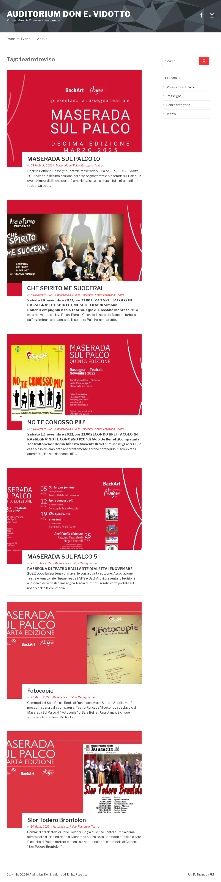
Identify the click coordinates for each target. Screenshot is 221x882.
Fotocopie (40, 690)
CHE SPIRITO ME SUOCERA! (64, 288)
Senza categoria (105, 294)
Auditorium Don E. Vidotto (69, 14)
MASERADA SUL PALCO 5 (62, 556)
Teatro (98, 165)
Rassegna (87, 165)
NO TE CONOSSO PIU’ (56, 422)
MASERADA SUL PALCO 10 (63, 158)
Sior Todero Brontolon (56, 820)
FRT (212, 874)
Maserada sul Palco (68, 165)
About (42, 39)
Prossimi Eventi (19, 39)
